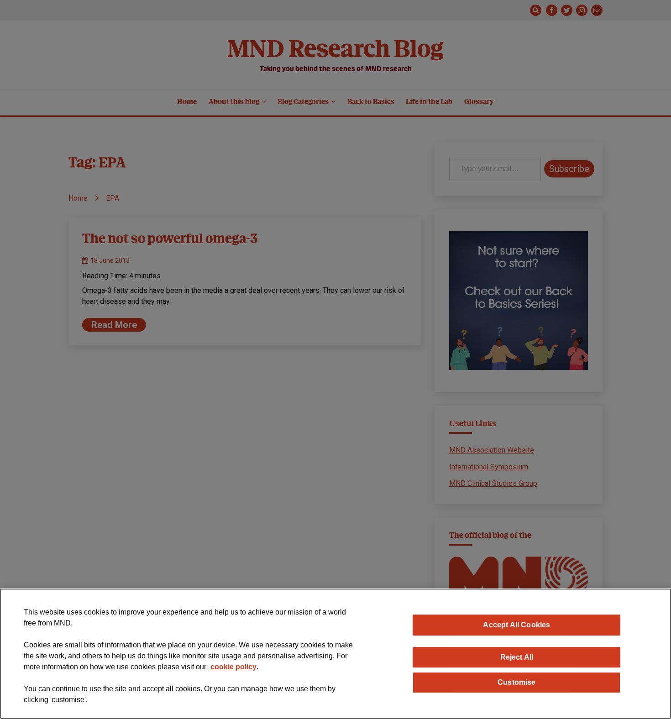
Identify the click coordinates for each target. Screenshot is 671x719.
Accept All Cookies (516, 624)
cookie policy (233, 667)
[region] (335, 654)
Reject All (517, 657)
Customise (516, 682)
